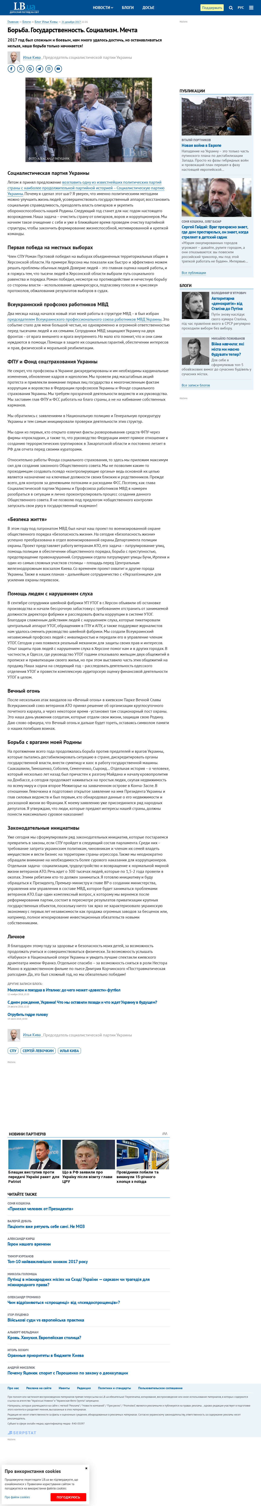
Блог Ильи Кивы (46, 22)
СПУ (13, 1050)
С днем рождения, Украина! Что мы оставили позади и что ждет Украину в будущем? (82, 1002)
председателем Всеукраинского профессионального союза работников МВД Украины (84, 319)
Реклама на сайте (38, 1388)
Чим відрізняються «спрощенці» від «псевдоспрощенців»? (64, 1302)
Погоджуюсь (68, 1497)
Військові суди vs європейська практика (46, 1320)
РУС (241, 7)
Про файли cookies (17, 1497)
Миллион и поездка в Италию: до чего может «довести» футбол (64, 990)
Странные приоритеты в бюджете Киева (46, 1355)
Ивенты (64, 1388)
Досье (148, 7)
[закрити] (86, 1468)
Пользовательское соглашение (160, 1388)
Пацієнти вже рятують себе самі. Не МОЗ (46, 1226)
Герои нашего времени (29, 1244)
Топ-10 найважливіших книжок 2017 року (48, 1261)
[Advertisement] (89, 1093)
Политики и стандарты (114, 1388)
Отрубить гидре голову (28, 1014)
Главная (13, 22)
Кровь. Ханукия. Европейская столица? (44, 1337)
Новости (101, 7)
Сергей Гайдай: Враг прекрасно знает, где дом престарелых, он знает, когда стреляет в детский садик (215, 232)
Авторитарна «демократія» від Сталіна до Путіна (227, 303)
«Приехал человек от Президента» (40, 1208)
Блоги (128, 7)
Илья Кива (69, 1050)
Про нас (13, 1388)
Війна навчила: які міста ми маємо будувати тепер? (227, 349)
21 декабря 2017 (71, 22)
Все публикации (194, 272)
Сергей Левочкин (38, 1050)
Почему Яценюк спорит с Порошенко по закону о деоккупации (68, 1373)
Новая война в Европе (201, 145)
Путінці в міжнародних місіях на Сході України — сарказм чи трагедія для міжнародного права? (79, 1281)
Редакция (84, 1388)
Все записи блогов (196, 385)
